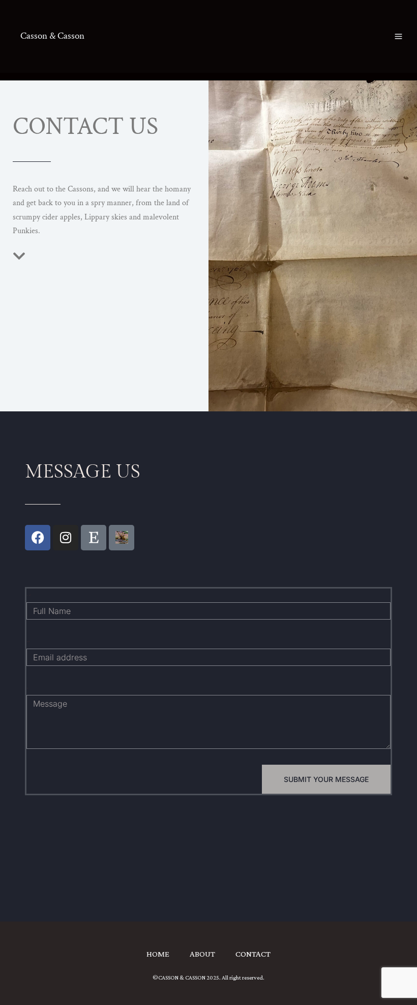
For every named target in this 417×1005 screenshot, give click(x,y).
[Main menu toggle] (398, 36)
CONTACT (253, 954)
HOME (157, 954)
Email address (27, 641)
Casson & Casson (52, 36)
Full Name (28, 595)
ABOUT (202, 954)
